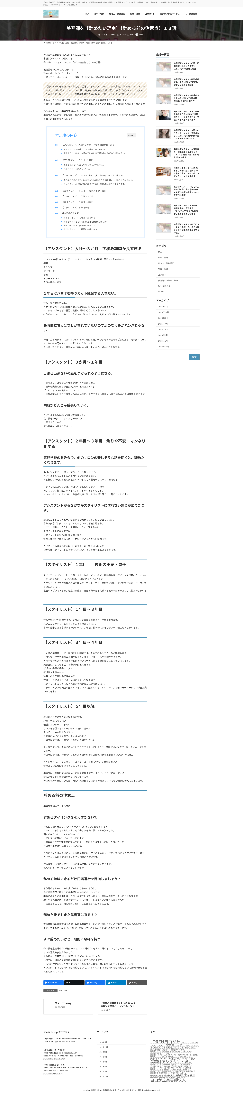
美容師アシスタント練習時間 (160, 1064)
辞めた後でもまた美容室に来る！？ (79, 225)
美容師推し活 (190, 1071)
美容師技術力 (180, 1071)
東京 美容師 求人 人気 (157, 1047)
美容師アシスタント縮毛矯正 (181, 1064)
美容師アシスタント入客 (158, 1056)
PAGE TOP (234, 1059)
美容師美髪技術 (164, 1077)
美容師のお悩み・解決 (168, 280)
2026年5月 (163, 306)
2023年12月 (163, 346)
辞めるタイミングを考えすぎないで (79, 218)
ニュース (153, 1045)
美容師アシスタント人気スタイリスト (163, 1055)
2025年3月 (163, 329)
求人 (160, 252)
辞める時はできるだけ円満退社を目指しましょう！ (86, 221)
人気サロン (161, 1045)
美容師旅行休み (164, 1073)
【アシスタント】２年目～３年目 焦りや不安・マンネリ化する (92, 175)
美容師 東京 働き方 (156, 1075)
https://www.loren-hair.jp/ (53, 1073)
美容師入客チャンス (184, 1069)
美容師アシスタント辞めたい (181, 1066)
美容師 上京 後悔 (170, 1069)
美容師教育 (154, 1073)
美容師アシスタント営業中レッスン (180, 1056)
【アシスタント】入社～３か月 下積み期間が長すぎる (88, 145)
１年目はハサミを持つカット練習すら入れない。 (85, 149)
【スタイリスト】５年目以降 (75, 207)
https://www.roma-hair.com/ (54, 1058)
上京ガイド (163, 275)
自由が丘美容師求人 (168, 1080)
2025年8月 (163, 318)
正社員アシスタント (175, 1047)
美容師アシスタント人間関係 (188, 1055)
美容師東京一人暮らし (178, 1073)
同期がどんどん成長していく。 (77, 168)
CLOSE (131, 135)
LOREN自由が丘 (165, 1042)
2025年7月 (163, 324)
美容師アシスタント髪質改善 (181, 1068)
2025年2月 (163, 335)
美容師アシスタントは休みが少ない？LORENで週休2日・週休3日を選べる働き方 (186, 98)
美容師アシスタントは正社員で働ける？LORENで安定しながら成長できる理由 (186, 82)
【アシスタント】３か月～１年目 (77, 160)
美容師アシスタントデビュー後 (181, 1051)
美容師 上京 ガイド (156, 1069)
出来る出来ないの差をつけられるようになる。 (84, 164)
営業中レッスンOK (192, 1045)
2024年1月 (163, 341)
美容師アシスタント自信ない (160, 1066)
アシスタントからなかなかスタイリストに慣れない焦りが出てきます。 (95, 184)
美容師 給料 (154, 1077)
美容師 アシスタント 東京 (163, 1058)
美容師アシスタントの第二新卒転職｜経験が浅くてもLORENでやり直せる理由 (186, 66)
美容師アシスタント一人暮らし (161, 1053)
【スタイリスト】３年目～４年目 (77, 202)
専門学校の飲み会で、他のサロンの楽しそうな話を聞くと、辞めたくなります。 (99, 180)
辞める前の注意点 (70, 213)
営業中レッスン (175, 1045)
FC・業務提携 (164, 286)
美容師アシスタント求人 (171, 1061)
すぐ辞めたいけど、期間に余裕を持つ (80, 229)
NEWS (161, 291)
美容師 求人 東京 (185, 1075)
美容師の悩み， (178, 1049)
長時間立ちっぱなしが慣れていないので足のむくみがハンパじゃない (94, 153)
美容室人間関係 (190, 1047)
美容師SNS (166, 1050)
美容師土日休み (155, 1071)
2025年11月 (163, 312)
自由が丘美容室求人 (178, 1077)
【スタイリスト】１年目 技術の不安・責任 (84, 191)
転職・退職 (63, 990)
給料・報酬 (163, 257)
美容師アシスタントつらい (159, 1051)
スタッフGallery (63, 1003)
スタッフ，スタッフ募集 (189, 1043)
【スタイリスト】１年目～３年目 (77, 196)
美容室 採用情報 (155, 1050)
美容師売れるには (168, 1071)
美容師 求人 (169, 1075)
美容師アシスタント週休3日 (160, 1068)
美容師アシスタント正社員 (186, 1059)
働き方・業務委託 (166, 263)
